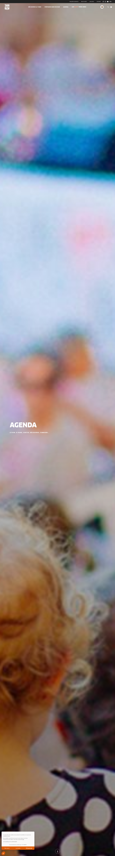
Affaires (99, 1)
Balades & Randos (74, 1)
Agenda (65, 7)
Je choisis (18, 848)
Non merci (7, 848)
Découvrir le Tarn (34, 7)
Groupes (92, 1)
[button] (3, 853)
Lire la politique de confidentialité (10, 841)
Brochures (84, 1)
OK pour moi (29, 848)
